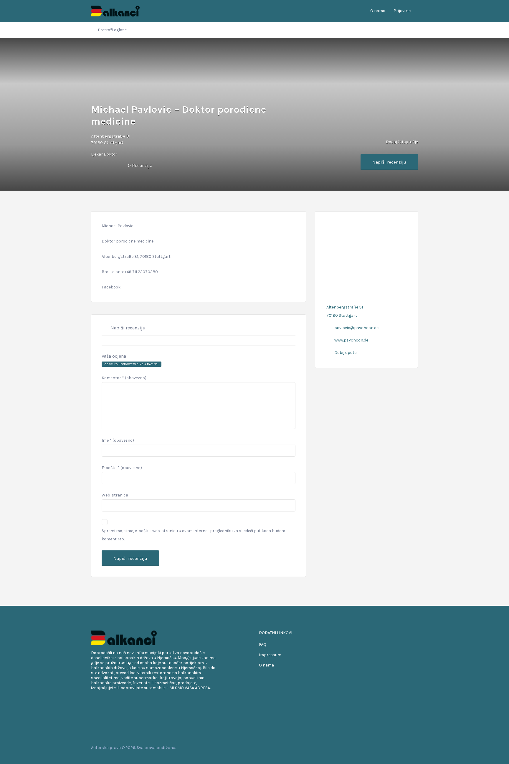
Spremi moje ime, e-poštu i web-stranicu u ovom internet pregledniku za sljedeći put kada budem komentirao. (193, 535)
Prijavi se (402, 10)
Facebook (387, 747)
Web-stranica (115, 495)
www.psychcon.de (351, 340)
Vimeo (415, 747)
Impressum (270, 654)
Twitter (396, 747)
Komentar (124, 377)
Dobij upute (345, 352)
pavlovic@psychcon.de (356, 327)
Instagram (406, 747)
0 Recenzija (140, 165)
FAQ (262, 644)
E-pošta (122, 467)
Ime (118, 440)
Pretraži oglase (112, 29)
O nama (377, 10)
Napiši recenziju (389, 162)
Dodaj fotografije (401, 141)
